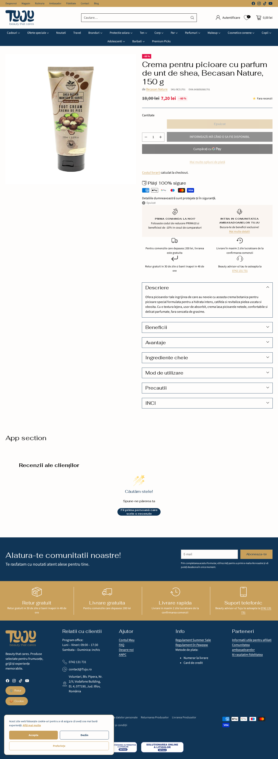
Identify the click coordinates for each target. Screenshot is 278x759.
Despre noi (126, 650)
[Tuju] (19, 17)
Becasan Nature (156, 89)
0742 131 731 (240, 271)
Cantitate (148, 115)
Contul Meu (127, 640)
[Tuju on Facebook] (253, 4)
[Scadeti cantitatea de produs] (146, 137)
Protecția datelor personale (121, 717)
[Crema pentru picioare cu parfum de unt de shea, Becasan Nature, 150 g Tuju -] (70, 119)
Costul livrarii (151, 172)
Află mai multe (32, 725)
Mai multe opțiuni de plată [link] (207, 162)
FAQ (121, 645)
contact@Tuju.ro (80, 669)
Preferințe (59, 746)
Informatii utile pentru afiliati (251, 640)
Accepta (33, 735)
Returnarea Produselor (155, 717)
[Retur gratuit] (37, 592)
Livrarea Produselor (184, 717)
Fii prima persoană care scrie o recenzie (139, 511)
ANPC (122, 654)
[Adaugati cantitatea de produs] (160, 137)
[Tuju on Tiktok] (265, 4)
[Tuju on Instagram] (259, 4)
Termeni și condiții (115, 725)
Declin (84, 735)
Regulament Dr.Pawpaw (191, 645)
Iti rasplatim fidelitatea (247, 654)
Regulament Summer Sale (193, 640)
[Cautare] (192, 17)
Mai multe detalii (239, 231)
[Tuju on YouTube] (270, 4)
